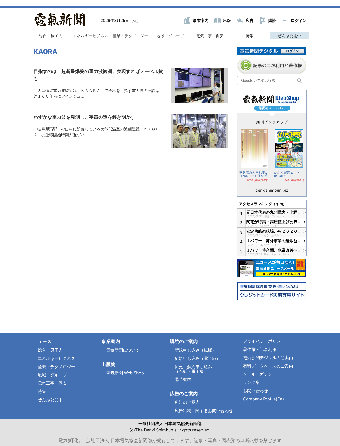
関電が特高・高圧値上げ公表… (273, 221)
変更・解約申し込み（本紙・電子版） (193, 369)
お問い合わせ (255, 390)
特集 (249, 35)
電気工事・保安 (210, 35)
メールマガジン (257, 374)
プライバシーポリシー (264, 341)
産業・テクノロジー (130, 35)
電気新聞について (122, 350)
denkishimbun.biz (271, 190)
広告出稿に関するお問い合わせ (204, 410)
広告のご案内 (187, 402)
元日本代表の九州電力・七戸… (273, 212)
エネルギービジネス (90, 35)
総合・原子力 (50, 35)
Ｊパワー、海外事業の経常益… (273, 240)
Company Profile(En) (263, 399)
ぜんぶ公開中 (289, 35)
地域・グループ (170, 35)
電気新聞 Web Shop (125, 372)
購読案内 (183, 379)
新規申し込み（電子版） (197, 358)
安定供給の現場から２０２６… (273, 231)
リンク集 (251, 382)
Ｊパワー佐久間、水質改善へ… (273, 250)
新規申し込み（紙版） (195, 350)
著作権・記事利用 (259, 349)
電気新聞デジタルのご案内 (268, 357)
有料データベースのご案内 (268, 366)
